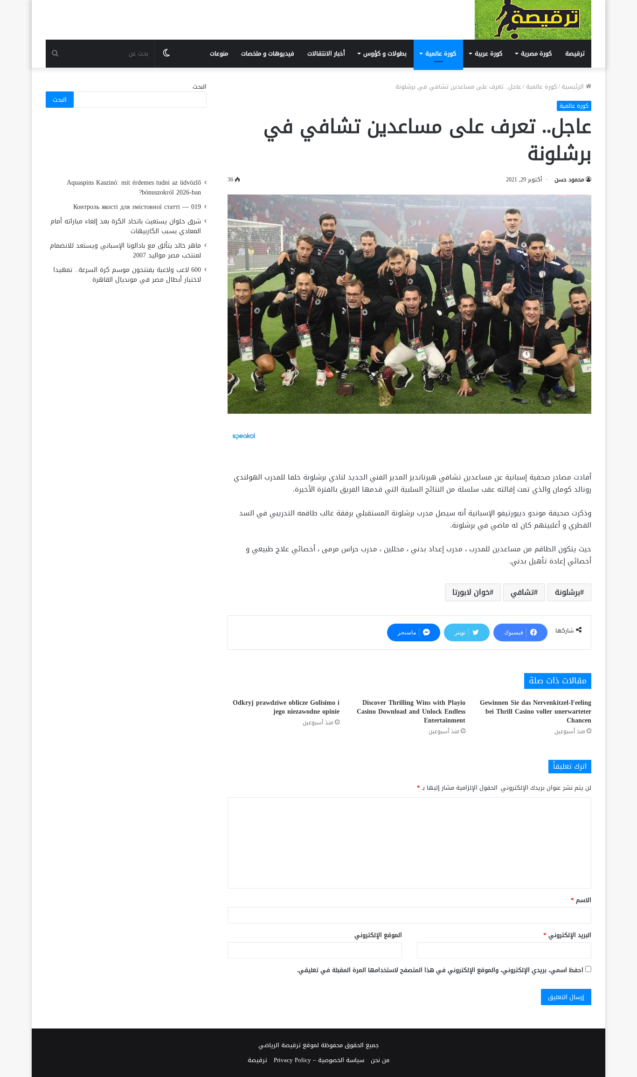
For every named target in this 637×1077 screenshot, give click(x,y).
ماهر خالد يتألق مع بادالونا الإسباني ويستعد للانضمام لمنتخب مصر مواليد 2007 (125, 250)
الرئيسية (573, 86)
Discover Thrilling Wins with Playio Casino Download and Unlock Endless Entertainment (411, 711)
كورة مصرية (536, 53)
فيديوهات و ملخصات (267, 53)
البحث (200, 86)
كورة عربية (488, 53)
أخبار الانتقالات (326, 53)
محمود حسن (569, 179)
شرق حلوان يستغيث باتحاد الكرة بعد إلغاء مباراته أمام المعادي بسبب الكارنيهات (125, 226)
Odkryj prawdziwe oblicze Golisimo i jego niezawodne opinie (286, 707)
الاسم (581, 900)
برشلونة (567, 592)
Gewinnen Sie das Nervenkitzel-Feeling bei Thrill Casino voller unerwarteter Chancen (535, 711)
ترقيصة (575, 53)
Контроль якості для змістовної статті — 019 (137, 207)
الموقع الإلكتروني (378, 935)
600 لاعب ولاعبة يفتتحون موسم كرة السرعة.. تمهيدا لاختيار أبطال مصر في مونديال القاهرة (127, 274)
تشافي (522, 592)
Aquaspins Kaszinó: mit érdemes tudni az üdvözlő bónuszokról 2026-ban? (134, 187)
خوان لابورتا (471, 592)
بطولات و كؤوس (385, 53)
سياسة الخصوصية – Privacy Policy (319, 1060)
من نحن (380, 1060)
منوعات (219, 53)
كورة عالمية (440, 53)
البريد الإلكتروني (567, 935)
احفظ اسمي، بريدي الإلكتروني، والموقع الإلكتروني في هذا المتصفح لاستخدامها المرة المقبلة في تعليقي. (440, 970)
